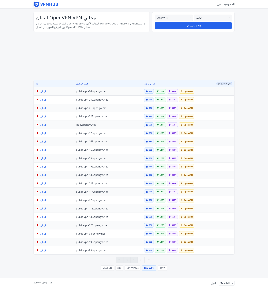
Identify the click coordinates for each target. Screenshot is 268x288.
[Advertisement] (134, 56)
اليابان (43, 91)
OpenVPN (149, 267)
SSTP (162, 267)
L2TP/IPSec (132, 267)
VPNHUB (47, 283)
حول (219, 4)
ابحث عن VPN (193, 25)
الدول (214, 283)
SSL (119, 267)
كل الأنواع (107, 267)
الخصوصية (229, 4)
